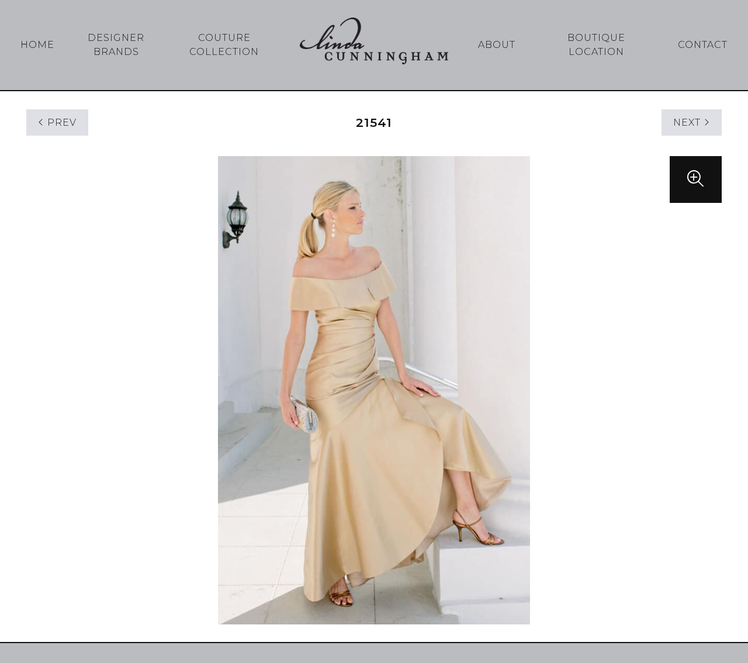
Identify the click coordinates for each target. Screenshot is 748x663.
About (496, 44)
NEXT (688, 122)
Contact (703, 44)
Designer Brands (116, 44)
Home (37, 44)
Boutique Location (596, 44)
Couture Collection (224, 44)
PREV (60, 122)
